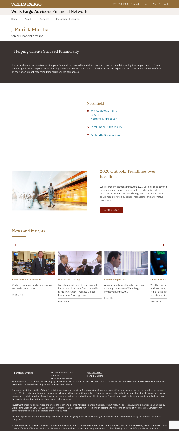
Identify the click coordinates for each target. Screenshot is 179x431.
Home (14, 19)
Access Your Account (156, 4)
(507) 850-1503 (120, 4)
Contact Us (136, 4)
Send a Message (95, 375)
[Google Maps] (43, 121)
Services (44, 19)
